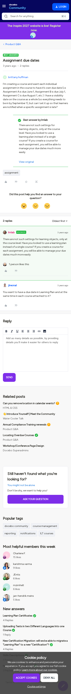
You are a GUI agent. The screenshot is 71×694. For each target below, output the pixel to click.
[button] (4, 7)
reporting (10, 533)
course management (45, 526)
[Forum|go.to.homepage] (17, 7)
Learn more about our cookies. (40, 669)
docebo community (16, 526)
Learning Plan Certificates (17, 615)
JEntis (16, 574)
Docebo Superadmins (16, 450)
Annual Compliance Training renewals (24, 424)
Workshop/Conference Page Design (23, 445)
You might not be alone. (21, 485)
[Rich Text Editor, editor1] (35, 353)
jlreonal (12, 285)
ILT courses (46, 533)
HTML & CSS (10, 407)
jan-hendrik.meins (23, 595)
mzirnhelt (18, 585)
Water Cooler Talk (13, 418)
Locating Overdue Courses (18, 435)
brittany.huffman (18, 77)
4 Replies (8, 620)
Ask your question (35, 499)
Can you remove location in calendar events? (29, 403)
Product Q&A (13, 44)
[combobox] (35, 16)
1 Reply (7, 634)
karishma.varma (22, 564)
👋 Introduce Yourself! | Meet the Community (29, 414)
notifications (28, 533)
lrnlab (11, 232)
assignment (11, 172)
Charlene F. (19, 553)
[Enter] (6, 16)
